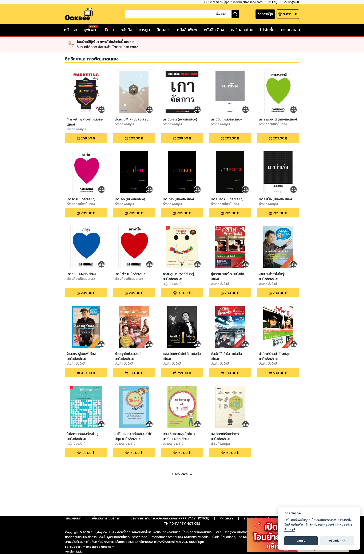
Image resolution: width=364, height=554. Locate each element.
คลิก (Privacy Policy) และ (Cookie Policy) (318, 526)
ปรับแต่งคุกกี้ (337, 541)
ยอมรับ (300, 541)
